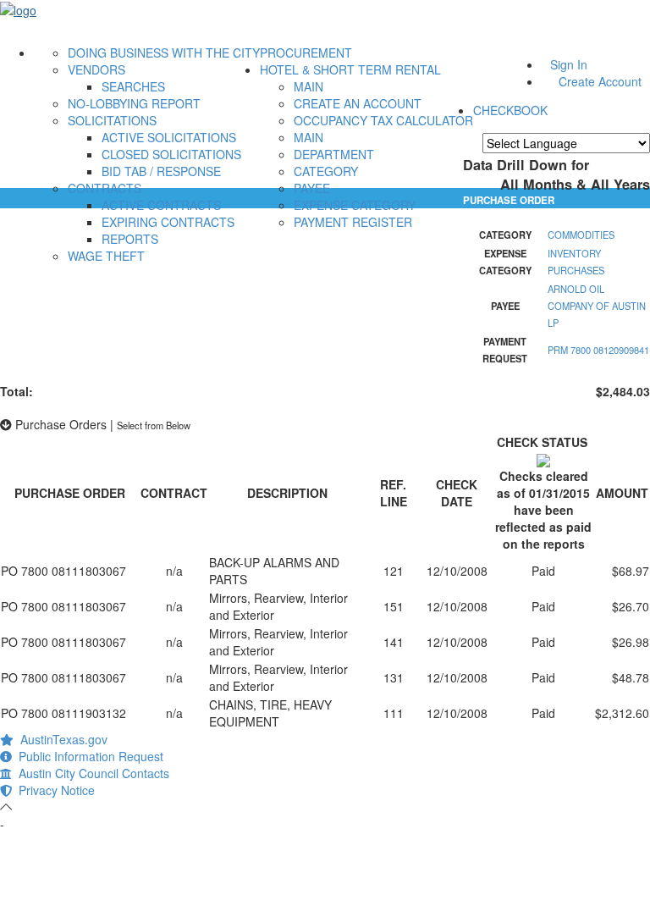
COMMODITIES (581, 234)
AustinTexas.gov (60, 739)
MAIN (308, 86)
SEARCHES (133, 86)
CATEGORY (326, 171)
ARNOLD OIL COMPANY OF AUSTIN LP (597, 305)
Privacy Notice (53, 790)
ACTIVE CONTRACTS (161, 204)
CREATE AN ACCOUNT (357, 103)
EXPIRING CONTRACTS (168, 221)
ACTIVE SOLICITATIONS (169, 137)
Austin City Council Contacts (90, 773)
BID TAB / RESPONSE (161, 171)
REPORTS (130, 238)
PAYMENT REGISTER (353, 221)
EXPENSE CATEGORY (355, 204)
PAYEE (312, 188)
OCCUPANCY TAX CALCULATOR (383, 120)
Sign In (568, 64)
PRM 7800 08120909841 (598, 349)
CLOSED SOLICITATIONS (171, 154)
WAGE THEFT (106, 255)
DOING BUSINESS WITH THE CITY (164, 52)
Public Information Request (87, 756)
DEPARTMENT (334, 154)
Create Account (600, 81)
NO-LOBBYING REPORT (134, 103)
